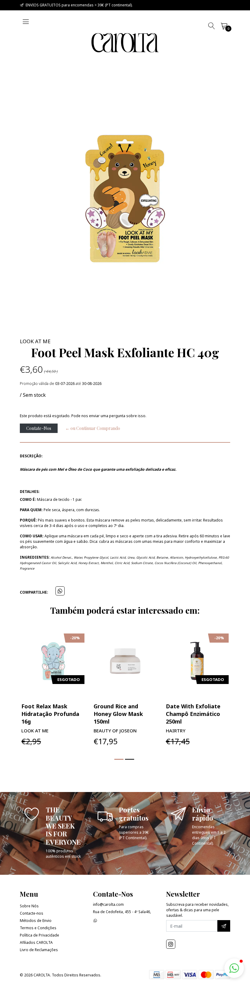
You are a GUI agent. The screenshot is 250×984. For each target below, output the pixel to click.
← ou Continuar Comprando (92, 428)
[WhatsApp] (95, 920)
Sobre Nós (29, 906)
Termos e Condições (38, 927)
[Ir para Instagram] (170, 944)
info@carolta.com (108, 904)
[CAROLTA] (125, 43)
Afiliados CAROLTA (36, 942)
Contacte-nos (31, 913)
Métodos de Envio (36, 920)
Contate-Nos (38, 428)
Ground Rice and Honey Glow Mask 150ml (118, 714)
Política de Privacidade (39, 935)
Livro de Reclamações (39, 949)
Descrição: (31, 456)
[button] (118, 759)
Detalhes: (30, 491)
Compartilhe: (34, 592)
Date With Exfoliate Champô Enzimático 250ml (193, 714)
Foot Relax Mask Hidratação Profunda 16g (50, 714)
